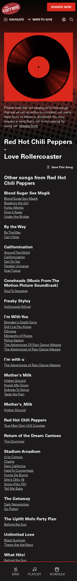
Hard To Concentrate (18, 471)
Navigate (16, 19)
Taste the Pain (14, 394)
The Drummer (14, 441)
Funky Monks (14, 208)
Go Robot (11, 509)
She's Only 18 (14, 480)
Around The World (17, 253)
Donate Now (61, 7)
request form (28, 126)
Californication (14, 257)
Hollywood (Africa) (17, 307)
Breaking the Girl (16, 203)
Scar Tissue (12, 271)
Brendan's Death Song (20, 322)
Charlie (9, 461)
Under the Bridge (16, 217)
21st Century (13, 457)
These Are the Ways (18, 545)
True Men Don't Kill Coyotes (24, 426)
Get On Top (12, 262)
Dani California (14, 466)
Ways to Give (42, 19)
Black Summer (14, 540)
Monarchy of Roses (18, 336)
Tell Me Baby (13, 489)
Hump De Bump (16, 475)
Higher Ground (15, 381)
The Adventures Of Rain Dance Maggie (32, 345)
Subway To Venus (16, 390)
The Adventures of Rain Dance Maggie (32, 349)
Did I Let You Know (17, 327)
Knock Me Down (16, 385)
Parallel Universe (16, 266)
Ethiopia (10, 331)
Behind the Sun (15, 524)
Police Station (14, 340)
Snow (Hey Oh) (15, 484)
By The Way (12, 232)
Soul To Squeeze (16, 291)
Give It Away (13, 212)
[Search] (71, 19)
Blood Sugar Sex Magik (21, 199)
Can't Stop (11, 237)
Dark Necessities (16, 504)
